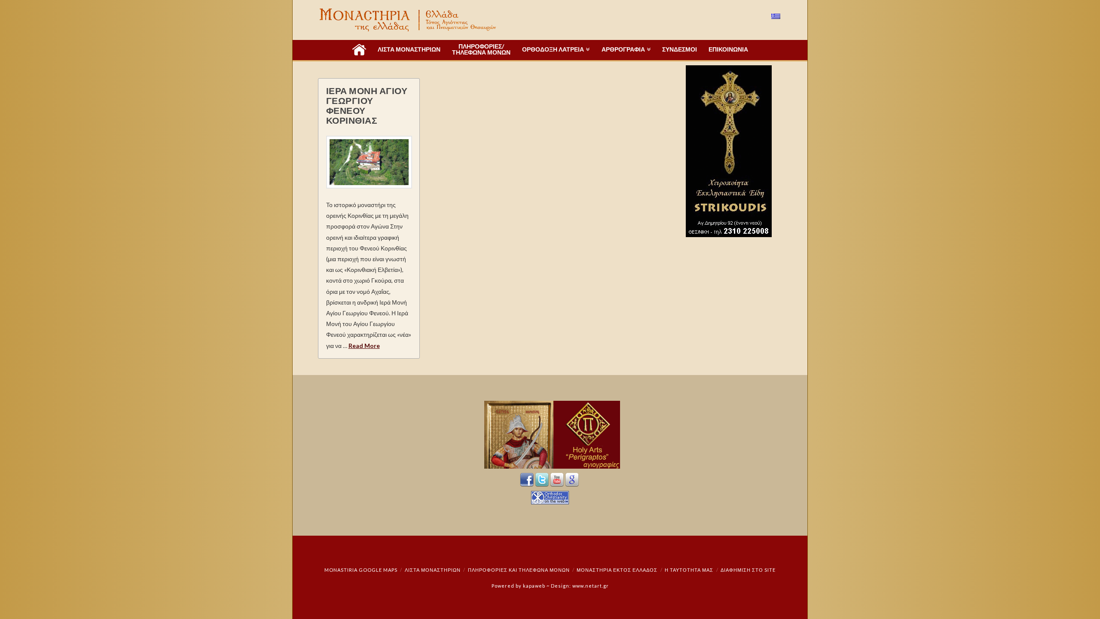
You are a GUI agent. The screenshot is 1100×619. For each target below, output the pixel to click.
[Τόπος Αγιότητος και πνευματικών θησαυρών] (408, 20)
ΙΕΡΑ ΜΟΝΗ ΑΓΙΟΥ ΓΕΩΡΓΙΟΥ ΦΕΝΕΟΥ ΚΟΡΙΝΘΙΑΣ (367, 105)
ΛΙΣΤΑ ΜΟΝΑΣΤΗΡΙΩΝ (433, 570)
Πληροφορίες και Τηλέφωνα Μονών (519, 570)
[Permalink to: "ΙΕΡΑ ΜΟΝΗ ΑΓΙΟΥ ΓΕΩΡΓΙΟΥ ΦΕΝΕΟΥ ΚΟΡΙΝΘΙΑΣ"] (369, 162)
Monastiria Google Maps (360, 570)
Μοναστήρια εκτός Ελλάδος (617, 570)
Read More (364, 345)
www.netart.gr (590, 586)
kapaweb (534, 586)
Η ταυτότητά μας (689, 570)
